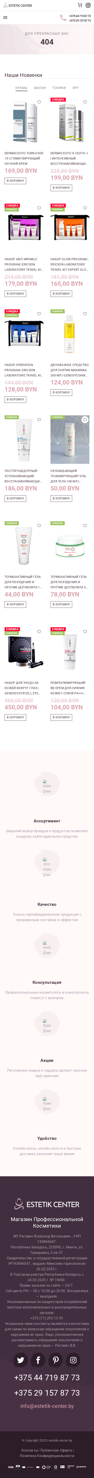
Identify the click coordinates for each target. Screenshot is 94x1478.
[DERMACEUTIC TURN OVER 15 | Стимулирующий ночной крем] (24, 122)
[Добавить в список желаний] (39, 102)
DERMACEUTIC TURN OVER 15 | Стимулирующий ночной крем (24, 158)
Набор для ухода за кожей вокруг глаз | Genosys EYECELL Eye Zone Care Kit (22, 688)
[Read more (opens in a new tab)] (88, 5)
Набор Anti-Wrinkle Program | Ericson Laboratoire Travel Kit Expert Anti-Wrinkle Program (24, 264)
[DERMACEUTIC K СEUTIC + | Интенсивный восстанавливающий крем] (69, 122)
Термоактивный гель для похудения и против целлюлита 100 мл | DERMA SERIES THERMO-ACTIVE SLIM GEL (24, 582)
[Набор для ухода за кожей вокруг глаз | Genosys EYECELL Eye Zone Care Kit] (24, 651)
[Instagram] (73, 1360)
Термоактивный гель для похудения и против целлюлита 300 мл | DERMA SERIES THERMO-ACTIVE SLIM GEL (69, 582)
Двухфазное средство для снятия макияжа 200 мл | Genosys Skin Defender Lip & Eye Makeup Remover (69, 370)
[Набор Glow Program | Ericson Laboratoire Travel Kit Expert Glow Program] (69, 228)
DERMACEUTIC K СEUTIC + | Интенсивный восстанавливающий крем (69, 158)
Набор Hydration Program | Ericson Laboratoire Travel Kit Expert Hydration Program (24, 370)
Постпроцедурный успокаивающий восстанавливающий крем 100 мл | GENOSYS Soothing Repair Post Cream (23, 476)
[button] (15, 181)
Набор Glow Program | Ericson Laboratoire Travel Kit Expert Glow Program (69, 264)
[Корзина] (80, 5)
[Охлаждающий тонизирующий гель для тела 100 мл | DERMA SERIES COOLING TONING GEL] (69, 439)
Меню (5, 17)
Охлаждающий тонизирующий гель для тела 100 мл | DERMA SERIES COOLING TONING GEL (68, 476)
